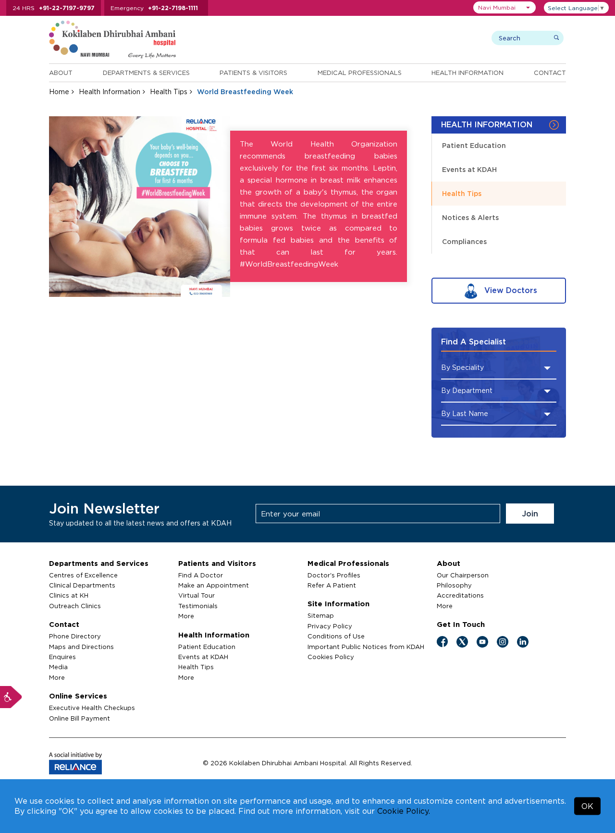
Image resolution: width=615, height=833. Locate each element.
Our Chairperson (463, 575)
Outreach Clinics (75, 605)
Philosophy (454, 585)
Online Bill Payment (79, 718)
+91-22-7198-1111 (173, 8)
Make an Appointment (213, 585)
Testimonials (198, 605)
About (61, 72)
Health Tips (168, 91)
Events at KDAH (469, 169)
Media (58, 666)
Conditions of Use (336, 636)
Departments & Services (146, 72)
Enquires (62, 656)
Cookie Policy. (403, 811)
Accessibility (11, 697)
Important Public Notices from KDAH (366, 646)
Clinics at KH (68, 595)
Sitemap (321, 615)
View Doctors (509, 290)
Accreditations (460, 595)
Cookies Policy (331, 656)
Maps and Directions (81, 646)
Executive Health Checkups (92, 707)
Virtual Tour (196, 595)
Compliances (464, 241)
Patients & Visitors (253, 72)
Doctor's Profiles (334, 575)
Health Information (467, 72)
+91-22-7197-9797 (67, 8)
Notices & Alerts (470, 217)
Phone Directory (75, 636)
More (57, 677)
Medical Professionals (360, 72)
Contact (550, 72)
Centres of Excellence (83, 575)
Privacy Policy (330, 626)
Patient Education (474, 145)
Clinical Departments (82, 585)
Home (59, 91)
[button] (504, 7)
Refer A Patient (332, 585)
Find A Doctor (200, 575)
